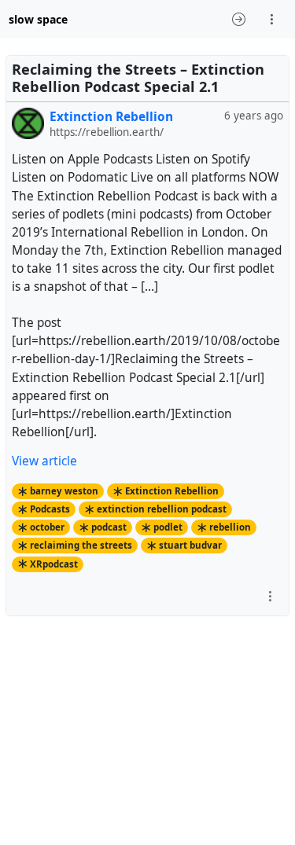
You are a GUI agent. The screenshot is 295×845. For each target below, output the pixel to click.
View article (44, 461)
